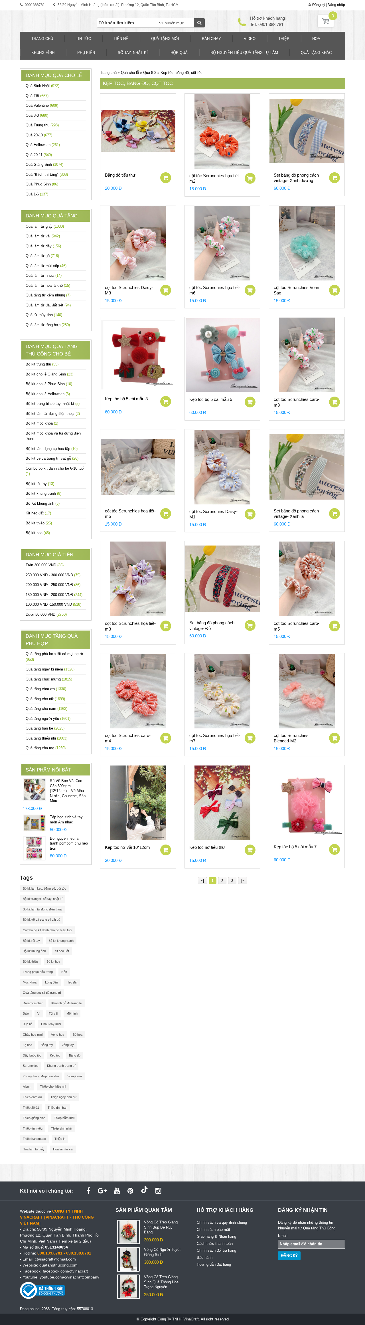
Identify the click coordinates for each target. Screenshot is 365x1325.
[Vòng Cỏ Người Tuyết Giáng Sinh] (128, 1259)
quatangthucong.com (58, 1265)
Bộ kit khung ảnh (34, 951)
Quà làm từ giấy (45, 226)
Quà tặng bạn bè (45, 728)
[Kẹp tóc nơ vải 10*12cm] (138, 802)
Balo (26, 1013)
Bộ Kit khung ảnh (43, 503)
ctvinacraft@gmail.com (55, 1259)
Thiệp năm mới (64, 1118)
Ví (38, 1013)
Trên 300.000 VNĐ (45, 565)
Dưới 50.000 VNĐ (46, 614)
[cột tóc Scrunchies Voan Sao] (306, 243)
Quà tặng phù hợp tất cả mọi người (55, 657)
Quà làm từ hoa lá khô (48, 285)
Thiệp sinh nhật (61, 1128)
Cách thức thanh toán (215, 1243)
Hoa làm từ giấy (33, 1149)
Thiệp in (59, 1138)
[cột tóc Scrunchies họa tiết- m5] (138, 467)
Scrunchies (30, 1065)
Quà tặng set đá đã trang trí (42, 992)
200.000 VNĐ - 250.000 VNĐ (53, 585)
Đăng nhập (336, 5)
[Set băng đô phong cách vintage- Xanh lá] (306, 467)
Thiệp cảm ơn (32, 1097)
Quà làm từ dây (43, 246)
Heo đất (71, 982)
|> (242, 880)
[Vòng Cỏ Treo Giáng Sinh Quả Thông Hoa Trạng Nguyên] (128, 1286)
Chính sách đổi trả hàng (216, 1250)
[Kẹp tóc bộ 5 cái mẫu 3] (138, 355)
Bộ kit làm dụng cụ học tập (52, 449)
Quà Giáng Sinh (44, 164)
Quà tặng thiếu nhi (46, 738)
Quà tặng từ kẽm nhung (48, 295)
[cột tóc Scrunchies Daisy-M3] (138, 243)
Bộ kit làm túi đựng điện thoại (53, 413)
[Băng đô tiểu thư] (138, 131)
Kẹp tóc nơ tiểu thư (207, 847)
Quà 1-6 (37, 194)
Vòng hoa (57, 1034)
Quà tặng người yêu (48, 718)
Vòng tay (68, 1045)
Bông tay (47, 1045)
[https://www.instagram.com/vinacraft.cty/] (158, 1191)
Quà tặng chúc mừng (49, 679)
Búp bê (28, 1024)
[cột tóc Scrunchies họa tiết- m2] (222, 131)
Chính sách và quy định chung (222, 1222)
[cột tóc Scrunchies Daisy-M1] (222, 467)
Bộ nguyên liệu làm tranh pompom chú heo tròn (69, 843)
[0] (326, 26)
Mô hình (72, 1013)
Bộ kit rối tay (40, 484)
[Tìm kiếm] (199, 22)
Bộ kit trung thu (42, 364)
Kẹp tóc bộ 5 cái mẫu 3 (126, 398)
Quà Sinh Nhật (42, 86)
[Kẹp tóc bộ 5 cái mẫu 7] (306, 802)
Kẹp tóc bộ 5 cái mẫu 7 (295, 846)
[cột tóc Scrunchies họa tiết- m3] (138, 579)
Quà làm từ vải (43, 236)
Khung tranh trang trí (61, 1065)
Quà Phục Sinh (42, 184)
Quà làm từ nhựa (44, 275)
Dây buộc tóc (32, 1055)
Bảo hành (204, 1257)
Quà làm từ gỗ (42, 256)
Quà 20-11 (39, 155)
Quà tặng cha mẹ (46, 748)
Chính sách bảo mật (213, 1229)
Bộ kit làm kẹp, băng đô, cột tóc (44, 888)
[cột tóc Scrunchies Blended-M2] (306, 691)
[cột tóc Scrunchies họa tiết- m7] (222, 691)
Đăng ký (318, 5)
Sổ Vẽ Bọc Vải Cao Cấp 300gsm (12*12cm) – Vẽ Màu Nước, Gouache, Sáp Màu (68, 791)
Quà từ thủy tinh (44, 315)
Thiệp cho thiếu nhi (53, 1086)
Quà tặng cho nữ (45, 699)
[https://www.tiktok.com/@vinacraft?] (144, 1191)
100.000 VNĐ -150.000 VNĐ (53, 604)
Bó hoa (77, 1034)
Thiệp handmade (34, 1138)
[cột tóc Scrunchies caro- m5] (306, 579)
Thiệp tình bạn (57, 1107)
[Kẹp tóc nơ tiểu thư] (222, 802)
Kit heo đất (38, 513)
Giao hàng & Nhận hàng (216, 1236)
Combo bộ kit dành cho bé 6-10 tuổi (55, 471)
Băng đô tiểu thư (120, 175)
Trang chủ (108, 72)
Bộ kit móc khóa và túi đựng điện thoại (53, 436)
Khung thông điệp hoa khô (41, 1076)
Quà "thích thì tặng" (47, 174)
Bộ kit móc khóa (42, 423)
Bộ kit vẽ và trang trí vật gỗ (52, 458)
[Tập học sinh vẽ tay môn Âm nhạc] (34, 823)
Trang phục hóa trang (38, 971)
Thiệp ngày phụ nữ (63, 1097)
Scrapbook (74, 1076)
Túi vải (53, 1013)
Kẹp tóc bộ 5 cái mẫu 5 (210, 399)
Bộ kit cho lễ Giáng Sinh (49, 374)
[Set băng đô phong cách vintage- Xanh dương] (306, 131)
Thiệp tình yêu (32, 1128)
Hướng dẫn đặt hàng (214, 1264)
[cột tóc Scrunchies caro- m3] (306, 355)
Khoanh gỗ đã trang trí (66, 1003)
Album (27, 1086)
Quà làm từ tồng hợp (48, 325)
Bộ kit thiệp (39, 523)
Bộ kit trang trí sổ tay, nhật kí (53, 403)
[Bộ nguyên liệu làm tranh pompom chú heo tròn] (34, 848)
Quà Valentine (42, 105)
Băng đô (74, 1055)
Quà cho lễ (130, 72)
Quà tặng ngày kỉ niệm (50, 669)
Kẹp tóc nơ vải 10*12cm (127, 847)
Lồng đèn (51, 982)
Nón (64, 971)
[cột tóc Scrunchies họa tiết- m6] (222, 243)
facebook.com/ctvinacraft (65, 1271)
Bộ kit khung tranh (43, 493)
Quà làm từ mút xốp (46, 266)
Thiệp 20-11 (31, 1107)
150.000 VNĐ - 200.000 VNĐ (54, 595)
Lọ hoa (27, 1045)
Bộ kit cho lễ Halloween (48, 394)
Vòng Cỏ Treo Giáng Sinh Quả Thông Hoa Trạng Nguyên (161, 1282)
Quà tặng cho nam (46, 708)
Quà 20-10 (39, 135)
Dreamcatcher (33, 1003)
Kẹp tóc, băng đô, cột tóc (181, 72)
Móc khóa (29, 982)
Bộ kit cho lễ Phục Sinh (49, 384)
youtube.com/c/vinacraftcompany (69, 1277)
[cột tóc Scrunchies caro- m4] (138, 691)
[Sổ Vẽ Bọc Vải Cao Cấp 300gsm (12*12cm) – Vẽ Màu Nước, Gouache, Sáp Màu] (34, 789)
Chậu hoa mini (32, 1034)
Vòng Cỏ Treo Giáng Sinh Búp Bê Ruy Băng (161, 1227)
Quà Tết (37, 96)
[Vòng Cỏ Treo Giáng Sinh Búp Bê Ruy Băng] (128, 1232)
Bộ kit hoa (38, 533)
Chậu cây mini (51, 1024)
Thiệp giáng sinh (34, 1118)
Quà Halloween (43, 145)
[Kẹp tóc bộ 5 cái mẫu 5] (222, 355)
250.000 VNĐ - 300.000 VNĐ (53, 575)
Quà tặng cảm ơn (46, 689)
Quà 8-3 (37, 115)
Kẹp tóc (55, 1055)
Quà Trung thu (42, 125)
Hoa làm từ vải (63, 1149)
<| (202, 880)
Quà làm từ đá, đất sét (48, 305)
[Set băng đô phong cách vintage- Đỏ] (222, 579)
